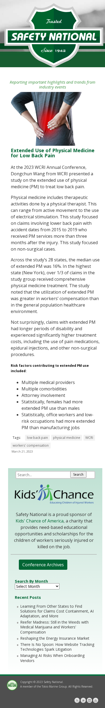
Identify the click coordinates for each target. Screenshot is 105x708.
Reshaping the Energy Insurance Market (54, 638)
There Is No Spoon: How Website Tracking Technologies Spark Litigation (57, 647)
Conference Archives (43, 565)
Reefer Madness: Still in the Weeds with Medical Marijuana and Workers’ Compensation (54, 627)
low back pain (37, 437)
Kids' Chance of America (40, 521)
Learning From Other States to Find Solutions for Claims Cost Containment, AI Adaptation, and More (57, 611)
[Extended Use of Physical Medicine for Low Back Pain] (52, 144)
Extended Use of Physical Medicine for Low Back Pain (52, 153)
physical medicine (66, 437)
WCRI (89, 437)
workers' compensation (31, 445)
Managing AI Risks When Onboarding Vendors (52, 658)
